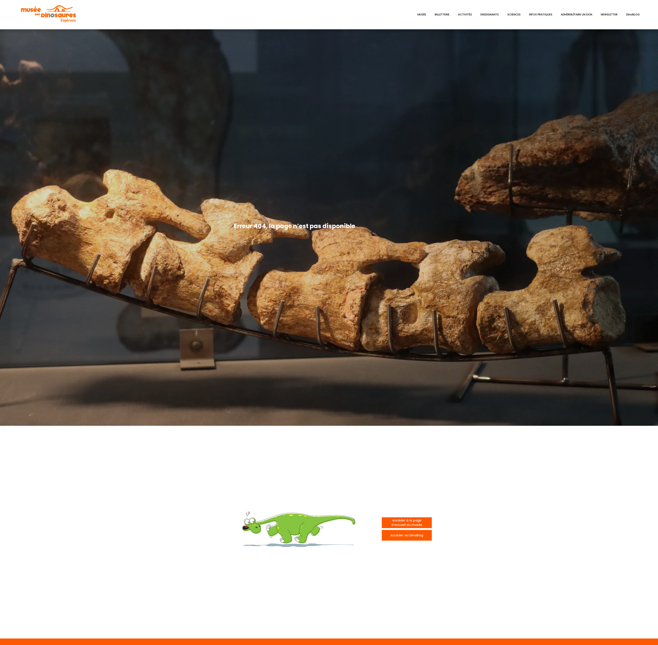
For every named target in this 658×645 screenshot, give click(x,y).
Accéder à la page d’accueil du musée (406, 522)
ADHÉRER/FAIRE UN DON (576, 14)
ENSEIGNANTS (489, 14)
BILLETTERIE (442, 14)
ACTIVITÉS (465, 14)
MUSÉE (421, 14)
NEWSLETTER (609, 14)
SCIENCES (514, 14)
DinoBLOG (633, 14)
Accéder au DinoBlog (406, 535)
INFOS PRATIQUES (540, 14)
